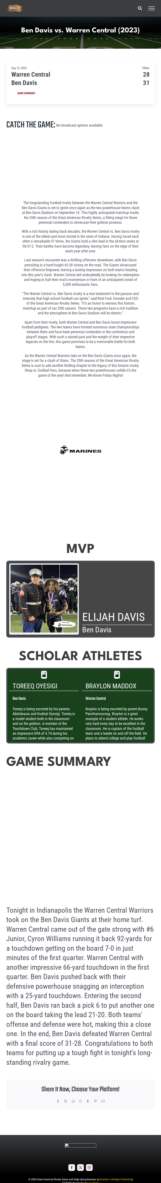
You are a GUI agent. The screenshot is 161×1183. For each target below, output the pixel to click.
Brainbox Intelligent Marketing (116, 1179)
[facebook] (71, 1167)
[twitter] (80, 1167)
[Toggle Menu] (151, 8)
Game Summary (26, 93)
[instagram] (89, 1167)
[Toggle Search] (140, 8)
